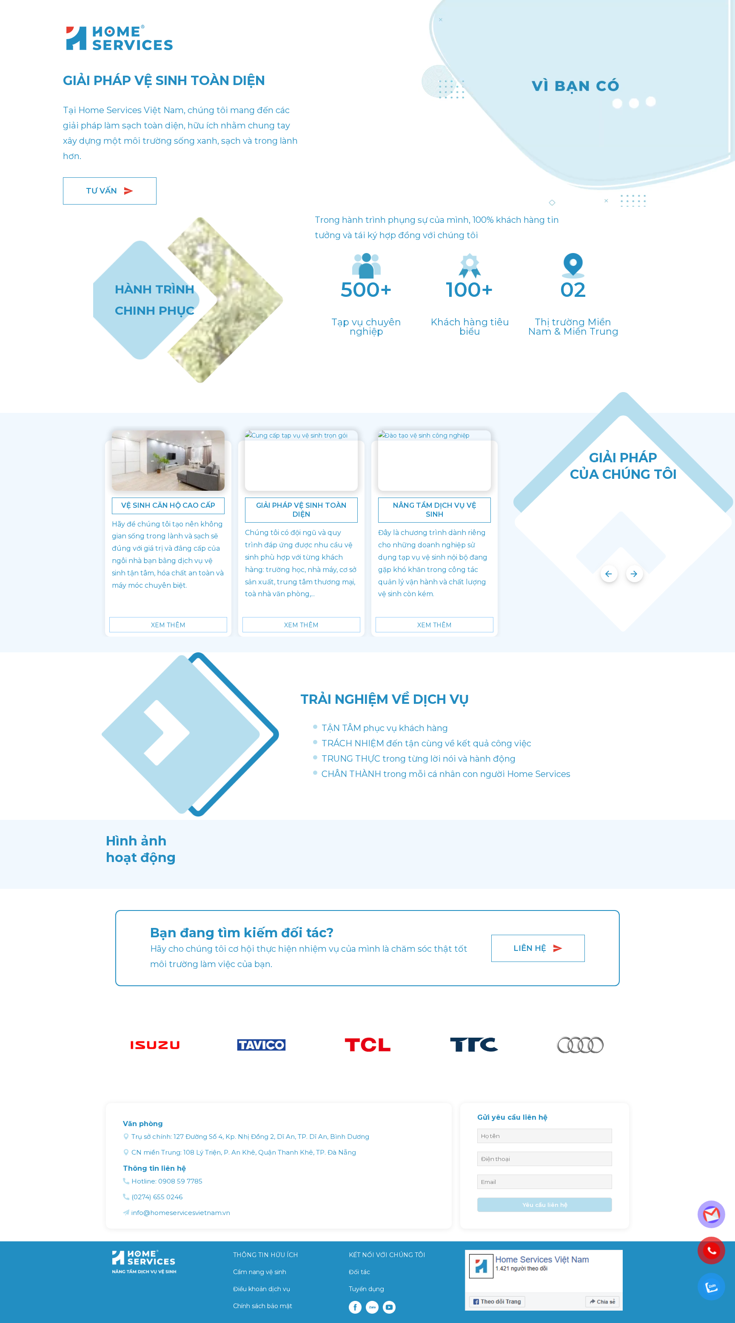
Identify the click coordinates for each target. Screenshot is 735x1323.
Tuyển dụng (366, 1289)
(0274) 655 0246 (156, 1197)
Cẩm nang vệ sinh (259, 1272)
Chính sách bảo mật (262, 1306)
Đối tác (359, 1272)
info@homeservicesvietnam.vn (180, 1213)
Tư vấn (101, 191)
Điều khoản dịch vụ (261, 1289)
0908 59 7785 (180, 1181)
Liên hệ (529, 948)
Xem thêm (168, 625)
